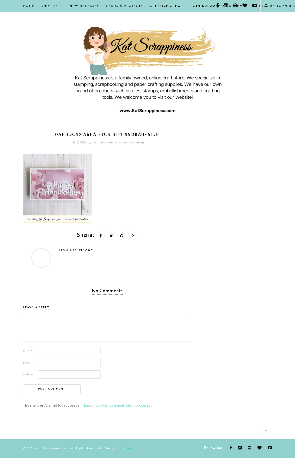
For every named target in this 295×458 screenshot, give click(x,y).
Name (27, 351)
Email (27, 362)
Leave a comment (131, 142)
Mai (128, 448)
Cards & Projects (124, 6)
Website (28, 374)
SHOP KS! (50, 6)
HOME (29, 6)
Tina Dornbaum (103, 142)
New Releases (84, 6)
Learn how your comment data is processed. (118, 405)
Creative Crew (165, 6)
